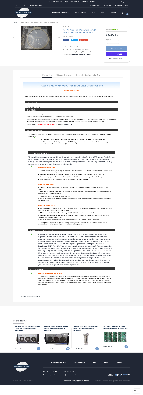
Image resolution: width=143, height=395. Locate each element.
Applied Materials (68, 27)
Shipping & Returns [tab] (64, 75)
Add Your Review (68, 36)
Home (15, 22)
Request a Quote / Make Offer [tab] (88, 75)
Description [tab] (47, 75)
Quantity (108, 39)
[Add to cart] (38, 348)
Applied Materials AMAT (82, 49)
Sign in (126, 5)
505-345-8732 (69, 372)
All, (73, 49)
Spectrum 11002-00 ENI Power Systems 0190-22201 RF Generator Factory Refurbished (27, 328)
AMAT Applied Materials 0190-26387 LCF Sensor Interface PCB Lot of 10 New (115, 327)
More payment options (116, 58)
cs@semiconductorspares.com (74, 375)
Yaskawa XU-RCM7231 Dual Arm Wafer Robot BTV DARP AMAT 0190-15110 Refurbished (85, 328)
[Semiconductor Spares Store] (23, 12)
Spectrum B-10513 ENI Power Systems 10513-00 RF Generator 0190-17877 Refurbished (56, 328)
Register (120, 5)
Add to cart (118, 48)
